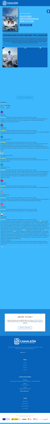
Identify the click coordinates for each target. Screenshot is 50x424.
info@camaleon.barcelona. (22, 321)
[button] (43, 3)
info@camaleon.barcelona (25, 388)
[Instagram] (29, 352)
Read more (3, 244)
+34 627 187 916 (37, 320)
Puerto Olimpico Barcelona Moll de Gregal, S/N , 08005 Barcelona (25, 381)
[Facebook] (27, 352)
